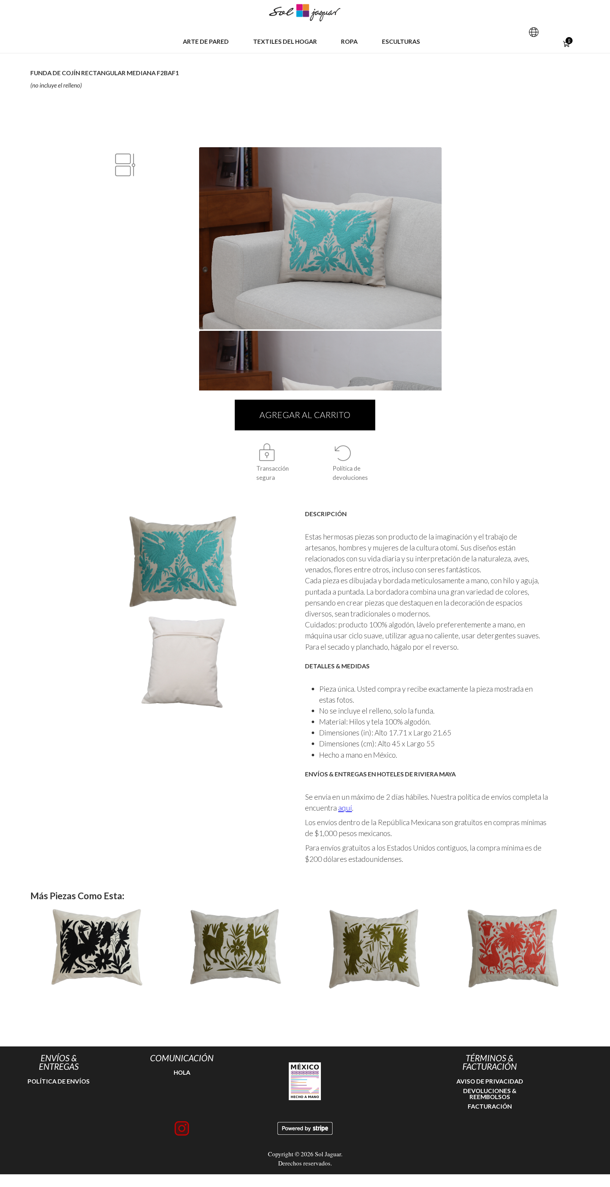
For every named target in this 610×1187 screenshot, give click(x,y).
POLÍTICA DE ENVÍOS (59, 1081)
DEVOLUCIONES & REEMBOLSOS (489, 1094)
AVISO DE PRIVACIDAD (489, 1081)
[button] (533, 32)
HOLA (182, 1072)
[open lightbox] (183, 561)
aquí (345, 807)
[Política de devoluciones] (343, 453)
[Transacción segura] (266, 453)
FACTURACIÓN (490, 1106)
